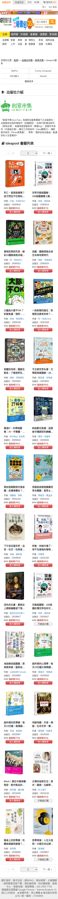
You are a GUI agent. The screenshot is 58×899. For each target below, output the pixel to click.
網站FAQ (29, 880)
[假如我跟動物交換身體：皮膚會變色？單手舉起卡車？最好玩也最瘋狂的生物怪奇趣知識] (15, 468)
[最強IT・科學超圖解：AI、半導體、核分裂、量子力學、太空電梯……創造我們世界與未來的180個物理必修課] (15, 409)
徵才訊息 (17, 880)
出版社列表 (27, 60)
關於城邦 (6, 880)
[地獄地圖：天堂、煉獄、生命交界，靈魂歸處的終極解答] (43, 703)
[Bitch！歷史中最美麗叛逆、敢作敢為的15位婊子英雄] (15, 762)
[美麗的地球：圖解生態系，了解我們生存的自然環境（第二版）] (15, 350)
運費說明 (6, 2)
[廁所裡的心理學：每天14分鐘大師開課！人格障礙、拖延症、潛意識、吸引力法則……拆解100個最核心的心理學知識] (43, 645)
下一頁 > (47, 153)
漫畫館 (43, 34)
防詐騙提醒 (44, 883)
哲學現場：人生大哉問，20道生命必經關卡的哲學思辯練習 (42, 844)
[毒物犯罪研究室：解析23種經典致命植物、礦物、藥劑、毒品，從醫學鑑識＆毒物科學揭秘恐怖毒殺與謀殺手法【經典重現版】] (15, 232)
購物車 (51, 2)
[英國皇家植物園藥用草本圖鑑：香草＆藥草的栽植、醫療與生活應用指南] (43, 468)
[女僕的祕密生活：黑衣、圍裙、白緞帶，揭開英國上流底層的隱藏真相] (43, 762)
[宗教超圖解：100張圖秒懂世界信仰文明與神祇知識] (43, 586)
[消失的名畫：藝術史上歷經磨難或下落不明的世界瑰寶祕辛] (15, 586)
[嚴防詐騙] (29, 10)
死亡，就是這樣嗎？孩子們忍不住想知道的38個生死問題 (14, 196)
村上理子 (42, 790)
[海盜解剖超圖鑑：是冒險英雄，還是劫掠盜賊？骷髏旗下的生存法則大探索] (15, 645)
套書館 (34, 34)
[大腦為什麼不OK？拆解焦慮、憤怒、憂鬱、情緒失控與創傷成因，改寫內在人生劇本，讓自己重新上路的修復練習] (15, 291)
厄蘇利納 (49, 27)
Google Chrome (26, 889)
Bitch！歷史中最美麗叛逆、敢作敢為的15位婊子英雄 (15, 785)
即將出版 (20, 40)
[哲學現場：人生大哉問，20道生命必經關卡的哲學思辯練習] (43, 821)
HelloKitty (39, 27)
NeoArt (43, 76)
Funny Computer (43, 71)
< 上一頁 (10, 153)
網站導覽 (40, 880)
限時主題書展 (32, 40)
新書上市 (13, 40)
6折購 (36, 2)
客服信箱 (18, 886)
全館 (4, 34)
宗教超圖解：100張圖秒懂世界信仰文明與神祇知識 (42, 608)
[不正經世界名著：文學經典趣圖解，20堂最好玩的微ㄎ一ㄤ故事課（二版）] (43, 350)
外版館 (24, 34)
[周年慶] (29, 12)
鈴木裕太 (14, 436)
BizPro (14, 71)
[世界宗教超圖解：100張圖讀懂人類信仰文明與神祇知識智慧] (43, 174)
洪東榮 (41, 554)
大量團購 (52, 880)
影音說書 (41, 40)
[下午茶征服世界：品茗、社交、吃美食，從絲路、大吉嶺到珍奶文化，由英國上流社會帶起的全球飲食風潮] (15, 527)
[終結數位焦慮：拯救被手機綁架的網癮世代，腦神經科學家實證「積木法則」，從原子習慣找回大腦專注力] (43, 409)
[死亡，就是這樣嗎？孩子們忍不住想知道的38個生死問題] (15, 174)
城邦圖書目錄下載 (13, 883)
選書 (26, 40)
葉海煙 (41, 848)
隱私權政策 (30, 883)
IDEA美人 (14, 76)
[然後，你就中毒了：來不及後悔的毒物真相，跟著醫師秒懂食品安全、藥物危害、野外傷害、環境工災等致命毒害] (43, 527)
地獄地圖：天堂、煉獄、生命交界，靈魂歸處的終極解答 (42, 726)
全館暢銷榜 (5, 40)
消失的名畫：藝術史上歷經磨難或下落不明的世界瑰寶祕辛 (14, 608)
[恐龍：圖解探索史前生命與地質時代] (43, 232)
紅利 (30, 2)
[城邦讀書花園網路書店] (6, 23)
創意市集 (39, 60)
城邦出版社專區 (50, 40)
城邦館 (14, 34)
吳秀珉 (13, 848)
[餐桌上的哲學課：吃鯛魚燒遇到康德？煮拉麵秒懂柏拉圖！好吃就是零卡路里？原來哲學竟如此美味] (15, 821)
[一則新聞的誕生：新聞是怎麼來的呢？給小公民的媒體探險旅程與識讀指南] (43, 291)
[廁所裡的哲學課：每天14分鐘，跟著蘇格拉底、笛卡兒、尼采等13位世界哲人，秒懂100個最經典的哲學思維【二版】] (15, 703)
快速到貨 (19, 2)
